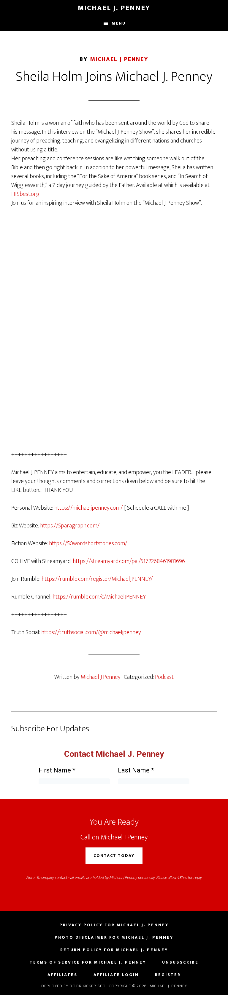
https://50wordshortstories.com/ (88, 543)
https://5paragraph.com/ (70, 526)
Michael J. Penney (114, 8)
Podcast (164, 677)
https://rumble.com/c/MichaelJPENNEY (99, 597)
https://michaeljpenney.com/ (88, 508)
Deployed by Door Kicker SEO (73, 986)
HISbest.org (25, 194)
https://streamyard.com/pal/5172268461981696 (129, 561)
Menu (119, 23)
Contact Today (114, 855)
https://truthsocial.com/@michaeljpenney (91, 632)
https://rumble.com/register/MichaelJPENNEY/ (97, 579)
